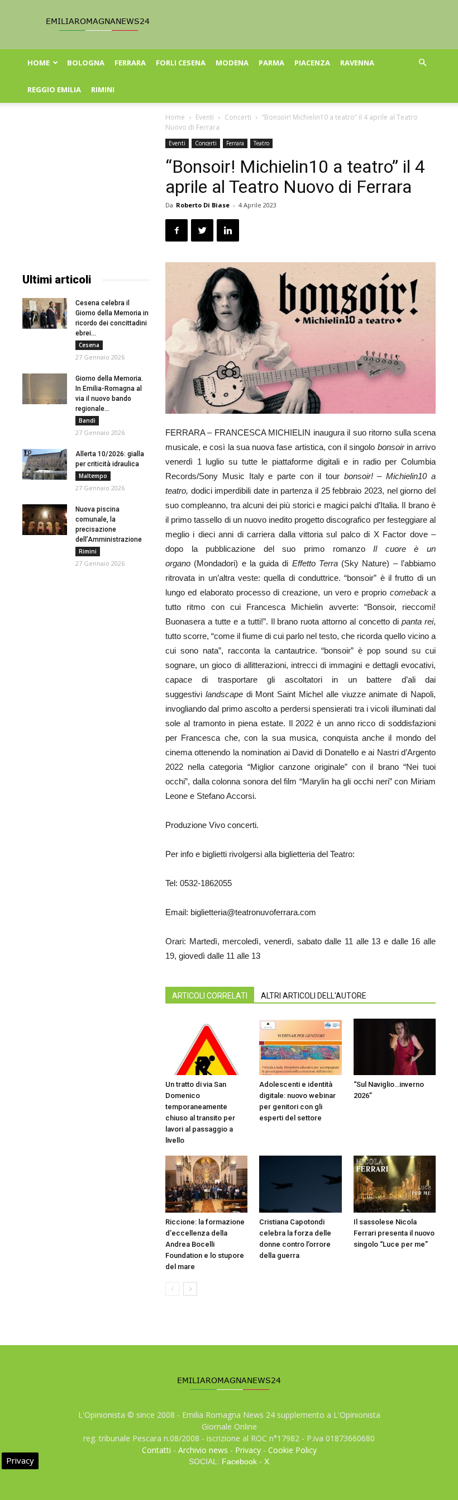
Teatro (261, 143)
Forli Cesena (181, 63)
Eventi (204, 117)
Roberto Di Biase (203, 205)
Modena (232, 63)
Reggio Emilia (54, 89)
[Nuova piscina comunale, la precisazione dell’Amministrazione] (44, 519)
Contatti (156, 1450)
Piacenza (312, 63)
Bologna (85, 63)
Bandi (87, 420)
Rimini (103, 89)
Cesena (89, 345)
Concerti (238, 117)
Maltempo (93, 476)
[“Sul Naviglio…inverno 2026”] (395, 1047)
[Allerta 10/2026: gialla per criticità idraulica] (44, 464)
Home (38, 63)
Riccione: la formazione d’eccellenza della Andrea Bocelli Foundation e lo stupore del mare (205, 1244)
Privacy (248, 1450)
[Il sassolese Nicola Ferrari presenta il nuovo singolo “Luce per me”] (395, 1184)
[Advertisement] (86, 194)
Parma (271, 63)
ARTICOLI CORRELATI (209, 995)
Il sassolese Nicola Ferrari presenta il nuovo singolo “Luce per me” (394, 1233)
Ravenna (357, 63)
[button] (422, 63)
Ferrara (130, 63)
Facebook (239, 1461)
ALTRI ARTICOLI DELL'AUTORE (313, 995)
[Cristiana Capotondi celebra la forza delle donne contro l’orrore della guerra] (300, 1184)
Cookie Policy (292, 1450)
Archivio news (203, 1450)
